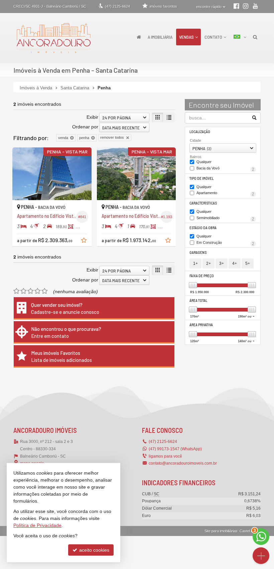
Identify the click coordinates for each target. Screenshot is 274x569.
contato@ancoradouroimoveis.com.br (183, 463)
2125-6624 (117, 6)
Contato (213, 37)
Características (203, 203)
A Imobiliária (160, 37)
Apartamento (225, 193)
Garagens (198, 252)
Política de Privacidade (37, 525)
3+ (221, 263)
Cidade (195, 140)
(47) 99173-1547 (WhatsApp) (175, 449)
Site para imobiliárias (221, 531)
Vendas (186, 37)
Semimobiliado (225, 218)
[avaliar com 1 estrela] (16, 291)
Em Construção (225, 243)
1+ (195, 263)
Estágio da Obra (203, 227)
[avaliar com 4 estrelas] (37, 291)
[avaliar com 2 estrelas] (23, 291)
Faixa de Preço (201, 275)
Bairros (195, 157)
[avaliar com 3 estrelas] (30, 291)
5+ (247, 263)
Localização (199, 131)
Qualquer (204, 162)
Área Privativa (201, 325)
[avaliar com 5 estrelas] (44, 291)
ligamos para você (165, 456)
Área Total (198, 300)
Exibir (92, 117)
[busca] (255, 37)
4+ (234, 263)
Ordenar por (85, 126)
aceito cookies (93, 550)
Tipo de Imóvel (201, 178)
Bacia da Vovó (225, 168)
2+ (208, 263)
